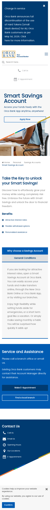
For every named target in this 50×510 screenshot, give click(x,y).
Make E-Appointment (25, 388)
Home (7, 162)
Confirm (8, 505)
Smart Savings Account (12, 165)
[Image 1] (15, 54)
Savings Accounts (32, 162)
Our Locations (13, 451)
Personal (17, 162)
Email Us (11, 439)
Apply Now (25, 119)
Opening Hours (14, 445)
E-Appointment (25, 79)
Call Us (25, 71)
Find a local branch (25, 398)
